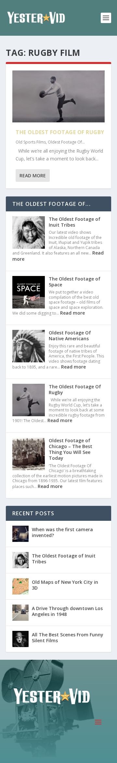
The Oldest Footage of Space (74, 282)
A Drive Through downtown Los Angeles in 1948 (67, 611)
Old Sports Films (31, 142)
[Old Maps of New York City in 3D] (20, 586)
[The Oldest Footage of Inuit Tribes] (28, 233)
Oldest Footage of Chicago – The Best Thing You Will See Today (70, 449)
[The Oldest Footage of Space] (28, 293)
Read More (33, 175)
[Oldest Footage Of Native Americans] (28, 347)
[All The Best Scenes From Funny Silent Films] (20, 639)
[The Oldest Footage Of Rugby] (58, 96)
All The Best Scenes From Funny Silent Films (67, 638)
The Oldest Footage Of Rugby (60, 132)
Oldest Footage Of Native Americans (70, 336)
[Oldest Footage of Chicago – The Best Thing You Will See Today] (28, 454)
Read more (72, 313)
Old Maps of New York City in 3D (65, 585)
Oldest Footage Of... (66, 142)
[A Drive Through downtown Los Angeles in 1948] (20, 613)
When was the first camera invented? (62, 532)
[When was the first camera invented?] (20, 534)
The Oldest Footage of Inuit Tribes (74, 222)
